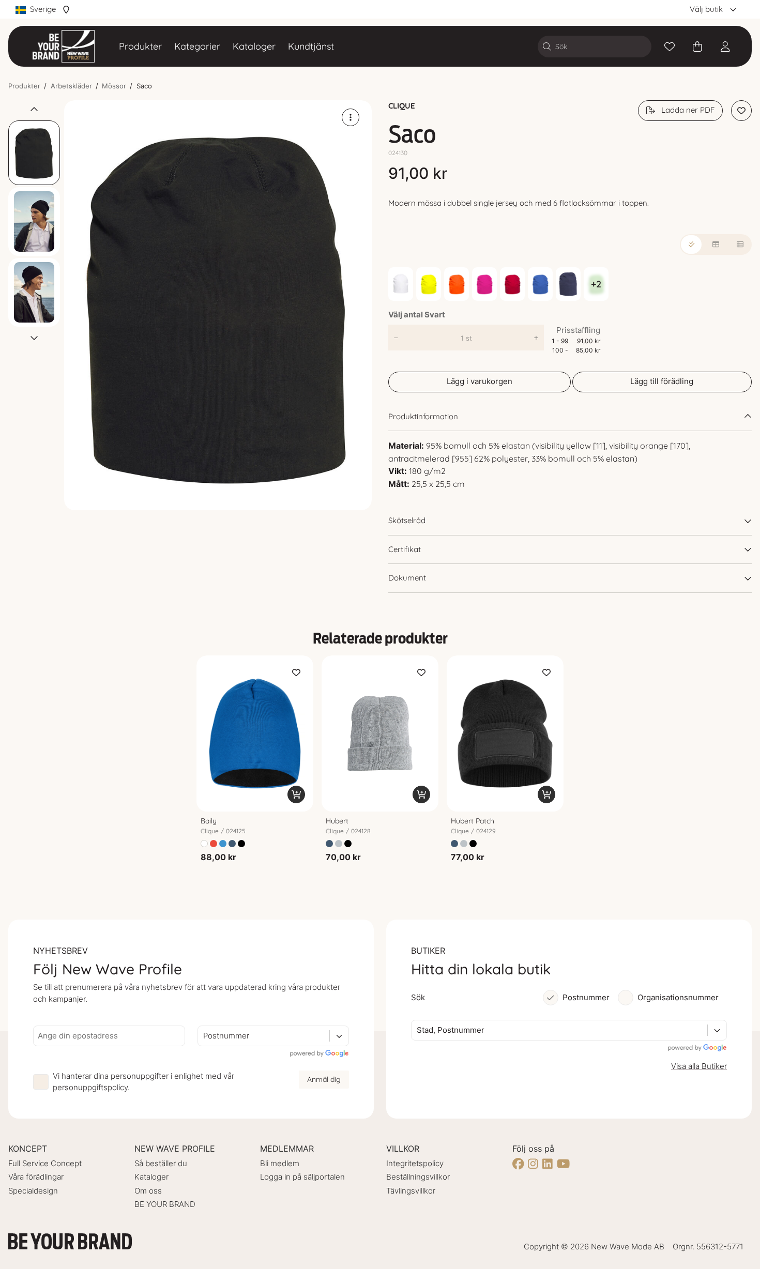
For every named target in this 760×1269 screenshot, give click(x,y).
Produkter (140, 46)
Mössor (114, 86)
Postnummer (586, 997)
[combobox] (204, 1036)
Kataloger (254, 46)
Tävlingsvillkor (410, 1191)
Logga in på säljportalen (302, 1177)
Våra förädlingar (36, 1177)
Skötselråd (406, 520)
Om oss (148, 1191)
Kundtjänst (311, 46)
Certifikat (404, 549)
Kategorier (197, 46)
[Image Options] (350, 117)
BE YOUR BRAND (164, 1204)
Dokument (407, 578)
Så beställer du (160, 1163)
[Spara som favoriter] (669, 46)
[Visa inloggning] (725, 46)
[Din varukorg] (697, 46)
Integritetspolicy (415, 1163)
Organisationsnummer (678, 997)
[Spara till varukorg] (296, 794)
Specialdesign (33, 1191)
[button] (218, 305)
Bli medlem (279, 1163)
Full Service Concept (45, 1163)
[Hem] (63, 46)
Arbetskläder (71, 86)
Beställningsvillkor (418, 1177)
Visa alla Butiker (699, 1066)
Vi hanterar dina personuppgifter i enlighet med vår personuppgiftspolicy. (143, 1082)
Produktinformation (423, 416)
